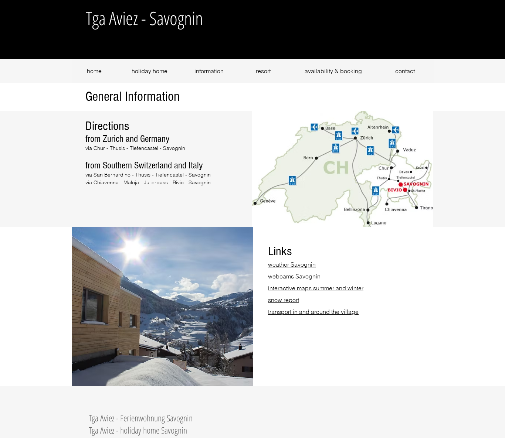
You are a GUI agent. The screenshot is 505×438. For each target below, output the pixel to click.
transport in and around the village (313, 311)
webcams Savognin (294, 276)
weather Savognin (292, 264)
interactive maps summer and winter (315, 288)
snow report (283, 300)
